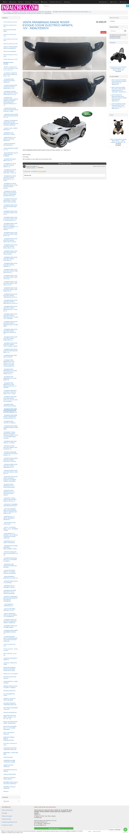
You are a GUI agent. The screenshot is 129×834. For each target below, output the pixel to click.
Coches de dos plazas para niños (9, 35)
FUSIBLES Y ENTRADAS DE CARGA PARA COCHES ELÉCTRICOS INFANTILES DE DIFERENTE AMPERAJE (10, 123)
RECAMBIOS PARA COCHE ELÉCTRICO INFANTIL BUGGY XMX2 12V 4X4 (10, 246)
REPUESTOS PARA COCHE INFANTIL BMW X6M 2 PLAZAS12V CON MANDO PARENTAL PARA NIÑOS (10, 479)
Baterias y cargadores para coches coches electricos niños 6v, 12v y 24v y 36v (10, 68)
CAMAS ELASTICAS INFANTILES (8, 765)
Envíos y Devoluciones (7, 810)
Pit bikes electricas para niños (10, 59)
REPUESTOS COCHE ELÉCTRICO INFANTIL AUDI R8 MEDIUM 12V (10, 447)
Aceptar (89, 831)
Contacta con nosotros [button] (54, 828)
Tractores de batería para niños (9, 644)
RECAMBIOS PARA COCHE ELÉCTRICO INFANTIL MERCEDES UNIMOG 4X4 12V (10, 332)
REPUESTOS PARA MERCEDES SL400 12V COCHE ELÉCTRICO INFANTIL (9, 493)
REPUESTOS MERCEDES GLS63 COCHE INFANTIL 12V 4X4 (10, 553)
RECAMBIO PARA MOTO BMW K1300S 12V (9, 159)
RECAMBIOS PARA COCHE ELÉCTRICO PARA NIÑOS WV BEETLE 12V (10, 350)
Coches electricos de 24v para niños (10, 39)
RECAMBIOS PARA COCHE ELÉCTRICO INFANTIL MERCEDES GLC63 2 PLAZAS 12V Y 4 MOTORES (10, 316)
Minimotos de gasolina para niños (9, 25)
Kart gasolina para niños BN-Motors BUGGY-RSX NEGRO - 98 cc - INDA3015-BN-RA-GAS (118, 68)
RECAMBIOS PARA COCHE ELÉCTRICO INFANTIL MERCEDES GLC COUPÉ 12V (10, 301)
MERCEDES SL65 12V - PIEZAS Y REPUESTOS (9, 541)
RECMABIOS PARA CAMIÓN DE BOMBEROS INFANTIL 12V (10, 632)
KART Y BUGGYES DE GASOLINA (8, 733)
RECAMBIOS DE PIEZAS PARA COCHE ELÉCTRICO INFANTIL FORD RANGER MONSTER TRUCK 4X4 (9, 194)
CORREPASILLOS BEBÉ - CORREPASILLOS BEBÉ (9, 761)
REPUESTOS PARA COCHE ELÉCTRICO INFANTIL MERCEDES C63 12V (10, 466)
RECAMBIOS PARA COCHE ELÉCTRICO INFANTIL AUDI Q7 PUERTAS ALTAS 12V (10, 219)
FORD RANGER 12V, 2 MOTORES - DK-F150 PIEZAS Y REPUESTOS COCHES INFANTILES (10, 536)
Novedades (112, 42)
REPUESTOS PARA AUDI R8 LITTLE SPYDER (10, 581)
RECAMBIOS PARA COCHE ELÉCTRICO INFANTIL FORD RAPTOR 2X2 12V (10, 271)
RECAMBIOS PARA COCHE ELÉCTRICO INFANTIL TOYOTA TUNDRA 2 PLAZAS (10, 344)
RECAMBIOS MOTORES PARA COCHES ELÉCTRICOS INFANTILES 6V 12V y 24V (10, 93)
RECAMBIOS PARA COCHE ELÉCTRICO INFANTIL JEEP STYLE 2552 (10, 277)
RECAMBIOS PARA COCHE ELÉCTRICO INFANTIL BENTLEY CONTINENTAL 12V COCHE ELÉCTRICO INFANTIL (10, 226)
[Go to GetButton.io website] (125, 832)
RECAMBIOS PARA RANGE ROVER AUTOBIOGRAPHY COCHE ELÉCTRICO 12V (10, 416)
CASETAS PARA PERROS (9, 774)
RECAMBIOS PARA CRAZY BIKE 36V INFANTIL (10, 356)
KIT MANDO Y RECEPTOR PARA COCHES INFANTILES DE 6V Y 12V (10, 74)
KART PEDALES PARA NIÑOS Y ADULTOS (10, 708)
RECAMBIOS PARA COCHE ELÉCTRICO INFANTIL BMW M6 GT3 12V (10, 234)
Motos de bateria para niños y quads (10, 55)
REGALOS (5, 791)
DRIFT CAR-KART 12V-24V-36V (10, 654)
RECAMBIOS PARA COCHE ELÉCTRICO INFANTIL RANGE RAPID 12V (10, 338)
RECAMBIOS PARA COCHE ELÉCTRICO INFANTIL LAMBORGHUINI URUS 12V (10, 295)
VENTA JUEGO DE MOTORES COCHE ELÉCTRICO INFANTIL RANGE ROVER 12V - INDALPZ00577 (119, 82)
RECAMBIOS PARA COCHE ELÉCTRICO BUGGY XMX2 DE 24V (10, 206)
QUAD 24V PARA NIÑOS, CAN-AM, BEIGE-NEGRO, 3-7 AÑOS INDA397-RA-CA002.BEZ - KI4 (118, 141)
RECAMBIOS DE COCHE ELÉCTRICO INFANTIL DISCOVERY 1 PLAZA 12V (9, 171)
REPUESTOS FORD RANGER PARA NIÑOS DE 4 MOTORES (10, 565)
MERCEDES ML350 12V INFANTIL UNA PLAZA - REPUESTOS (9, 139)
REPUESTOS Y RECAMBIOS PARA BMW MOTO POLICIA (10, 504)
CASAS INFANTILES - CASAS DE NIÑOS (10, 682)
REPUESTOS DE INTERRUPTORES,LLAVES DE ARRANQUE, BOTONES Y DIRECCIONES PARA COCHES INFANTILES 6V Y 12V (10, 101)
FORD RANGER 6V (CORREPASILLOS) (8, 604)
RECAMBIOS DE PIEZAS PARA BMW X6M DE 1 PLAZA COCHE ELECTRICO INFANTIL (10, 186)
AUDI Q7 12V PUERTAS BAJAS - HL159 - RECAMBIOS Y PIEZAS (10, 529)
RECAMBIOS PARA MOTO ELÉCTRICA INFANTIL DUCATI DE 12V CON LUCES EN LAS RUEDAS (10, 399)
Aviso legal (4, 813)
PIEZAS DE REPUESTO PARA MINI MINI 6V (9, 144)
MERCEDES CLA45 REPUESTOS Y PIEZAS (9, 133)
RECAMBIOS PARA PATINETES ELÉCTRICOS (9, 405)
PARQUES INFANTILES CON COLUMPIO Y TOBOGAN (10, 686)
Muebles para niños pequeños (10, 673)
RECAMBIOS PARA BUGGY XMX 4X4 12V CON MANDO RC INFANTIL (10, 559)
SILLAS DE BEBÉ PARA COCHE (9, 694)
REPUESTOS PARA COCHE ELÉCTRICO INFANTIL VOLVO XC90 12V (10, 472)
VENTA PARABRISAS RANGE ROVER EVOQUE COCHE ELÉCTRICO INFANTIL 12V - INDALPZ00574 (119, 106)
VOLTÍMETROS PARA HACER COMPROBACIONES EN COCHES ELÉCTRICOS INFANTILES (10, 639)
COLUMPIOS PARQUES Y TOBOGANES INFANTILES (9, 703)
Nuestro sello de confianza (99, 166)
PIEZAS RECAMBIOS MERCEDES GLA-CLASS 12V (10, 577)
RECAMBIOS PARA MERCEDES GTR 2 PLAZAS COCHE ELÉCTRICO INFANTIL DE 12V (10, 371)
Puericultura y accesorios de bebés (10, 744)
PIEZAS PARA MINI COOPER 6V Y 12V (10, 148)
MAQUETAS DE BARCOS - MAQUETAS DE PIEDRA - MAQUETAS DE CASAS (9, 669)
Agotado (103, 32)
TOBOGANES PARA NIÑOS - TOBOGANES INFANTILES (10, 748)
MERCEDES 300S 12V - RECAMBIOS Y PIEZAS (9, 586)
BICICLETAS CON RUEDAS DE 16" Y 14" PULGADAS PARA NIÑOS (9, 728)
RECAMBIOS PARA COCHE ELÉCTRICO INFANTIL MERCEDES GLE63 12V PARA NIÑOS (10, 324)
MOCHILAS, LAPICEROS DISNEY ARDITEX (9, 778)
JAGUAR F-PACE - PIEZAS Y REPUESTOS (10, 128)
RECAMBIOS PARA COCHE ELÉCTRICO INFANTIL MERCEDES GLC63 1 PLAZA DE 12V (10, 309)
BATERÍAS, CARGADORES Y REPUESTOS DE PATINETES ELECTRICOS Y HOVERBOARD (10, 599)
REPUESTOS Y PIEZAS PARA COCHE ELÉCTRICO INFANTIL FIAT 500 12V (9, 499)
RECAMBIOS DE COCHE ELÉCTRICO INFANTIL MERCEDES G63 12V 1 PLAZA (9, 178)
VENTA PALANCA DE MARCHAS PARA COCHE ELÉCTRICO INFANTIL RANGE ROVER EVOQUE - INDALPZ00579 (119, 98)
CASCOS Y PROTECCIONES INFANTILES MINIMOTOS (10, 47)
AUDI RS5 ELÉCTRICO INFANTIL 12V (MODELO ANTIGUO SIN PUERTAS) (9, 572)
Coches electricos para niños (10, 22)
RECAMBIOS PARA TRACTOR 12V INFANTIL (9, 422)
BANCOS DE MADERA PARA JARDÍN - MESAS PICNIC (10, 722)
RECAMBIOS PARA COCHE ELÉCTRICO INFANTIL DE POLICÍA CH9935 (10, 252)
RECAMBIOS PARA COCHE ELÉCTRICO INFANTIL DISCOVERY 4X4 (10, 258)
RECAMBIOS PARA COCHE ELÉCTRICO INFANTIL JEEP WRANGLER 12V (10, 289)
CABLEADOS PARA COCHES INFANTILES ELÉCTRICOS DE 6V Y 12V (10, 116)
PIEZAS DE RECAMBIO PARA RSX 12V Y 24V (9, 609)
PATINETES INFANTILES (9, 690)
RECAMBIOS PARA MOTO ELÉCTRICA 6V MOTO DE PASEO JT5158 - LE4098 (10, 392)
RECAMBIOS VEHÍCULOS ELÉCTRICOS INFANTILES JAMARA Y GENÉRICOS (9, 621)
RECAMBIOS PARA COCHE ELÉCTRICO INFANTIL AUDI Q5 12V (10, 212)
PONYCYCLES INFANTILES (10, 712)
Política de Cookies (6, 819)
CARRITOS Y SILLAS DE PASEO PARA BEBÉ (9, 699)
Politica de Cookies (97, 831)
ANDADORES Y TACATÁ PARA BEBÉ (10, 753)
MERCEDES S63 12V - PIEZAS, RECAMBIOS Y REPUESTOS (9, 518)
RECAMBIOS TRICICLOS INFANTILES (9, 787)
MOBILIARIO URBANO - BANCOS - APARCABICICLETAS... (9, 738)
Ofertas (111, 115)
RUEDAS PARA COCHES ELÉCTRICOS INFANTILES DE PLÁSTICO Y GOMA (10, 109)
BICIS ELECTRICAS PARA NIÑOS (9, 30)
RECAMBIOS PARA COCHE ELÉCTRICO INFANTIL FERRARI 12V (10, 265)
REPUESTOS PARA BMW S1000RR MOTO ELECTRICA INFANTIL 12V (10, 453)
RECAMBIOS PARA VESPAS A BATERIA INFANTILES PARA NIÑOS (10, 427)
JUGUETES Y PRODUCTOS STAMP (10, 663)
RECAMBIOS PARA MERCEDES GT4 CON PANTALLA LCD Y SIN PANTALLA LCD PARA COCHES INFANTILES (8, 363)
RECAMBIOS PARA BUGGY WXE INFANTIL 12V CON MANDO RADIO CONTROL (10, 200)
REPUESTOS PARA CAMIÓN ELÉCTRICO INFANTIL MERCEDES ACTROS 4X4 (10, 459)
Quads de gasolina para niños (10, 43)
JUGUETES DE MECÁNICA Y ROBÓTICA (10, 658)
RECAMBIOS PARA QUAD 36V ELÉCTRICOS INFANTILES (10, 782)
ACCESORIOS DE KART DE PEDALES (10, 770)
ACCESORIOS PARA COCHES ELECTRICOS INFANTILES (9, 80)
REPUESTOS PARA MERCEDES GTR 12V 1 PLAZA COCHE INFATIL (9, 486)
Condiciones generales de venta (9, 822)
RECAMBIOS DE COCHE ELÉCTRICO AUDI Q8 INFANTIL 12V (9, 165)
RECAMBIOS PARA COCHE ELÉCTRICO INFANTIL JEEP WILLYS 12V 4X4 (10, 283)
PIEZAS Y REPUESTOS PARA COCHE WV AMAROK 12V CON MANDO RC (10, 615)
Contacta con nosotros (7, 825)
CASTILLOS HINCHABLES (9, 51)
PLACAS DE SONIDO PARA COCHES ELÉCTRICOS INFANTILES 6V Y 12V (10, 87)
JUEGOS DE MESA (8, 757)
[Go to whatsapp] (125, 829)
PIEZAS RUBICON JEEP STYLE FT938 (9, 523)
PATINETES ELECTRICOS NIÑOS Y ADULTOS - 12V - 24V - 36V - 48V (9, 717)
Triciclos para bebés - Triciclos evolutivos (10, 649)
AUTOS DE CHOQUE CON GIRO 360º (9, 677)
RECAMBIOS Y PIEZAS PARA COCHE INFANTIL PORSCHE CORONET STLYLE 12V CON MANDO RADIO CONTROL (10, 435)
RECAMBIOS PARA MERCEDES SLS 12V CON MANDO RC (9, 378)
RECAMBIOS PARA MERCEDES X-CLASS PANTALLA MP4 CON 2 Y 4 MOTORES (9, 385)
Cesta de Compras (114, 17)
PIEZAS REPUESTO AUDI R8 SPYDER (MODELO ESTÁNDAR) (10, 154)
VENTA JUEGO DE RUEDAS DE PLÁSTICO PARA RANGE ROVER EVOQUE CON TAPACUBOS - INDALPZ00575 (119, 90)
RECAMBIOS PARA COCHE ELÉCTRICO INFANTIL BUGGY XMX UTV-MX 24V (10, 240)
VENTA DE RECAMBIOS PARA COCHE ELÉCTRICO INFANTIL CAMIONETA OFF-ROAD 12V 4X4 (10, 511)
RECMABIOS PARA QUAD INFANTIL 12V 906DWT (9, 442)
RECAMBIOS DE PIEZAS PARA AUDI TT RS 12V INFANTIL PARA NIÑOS (9, 592)
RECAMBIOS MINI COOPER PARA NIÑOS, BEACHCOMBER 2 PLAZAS (10, 547)
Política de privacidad (7, 816)
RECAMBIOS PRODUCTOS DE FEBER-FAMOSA (10, 626)
